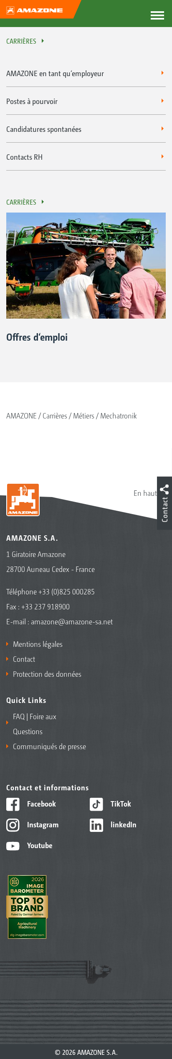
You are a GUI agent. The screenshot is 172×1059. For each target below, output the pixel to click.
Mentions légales (38, 643)
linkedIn (123, 824)
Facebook (40, 803)
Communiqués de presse (49, 746)
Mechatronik (118, 415)
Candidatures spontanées (43, 128)
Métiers (83, 415)
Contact (24, 658)
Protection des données (47, 673)
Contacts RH (24, 156)
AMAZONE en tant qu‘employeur (55, 73)
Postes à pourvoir (32, 100)
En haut (145, 492)
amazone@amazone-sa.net (72, 621)
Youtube (39, 845)
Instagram (41, 824)
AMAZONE (21, 415)
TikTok (120, 803)
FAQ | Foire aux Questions (34, 723)
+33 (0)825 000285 (66, 591)
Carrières (21, 40)
